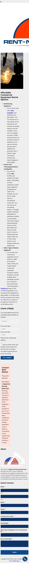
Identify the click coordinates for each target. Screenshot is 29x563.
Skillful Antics (16, 561)
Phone (3, 509)
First (2, 493)
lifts (13, 173)
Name (3, 486)
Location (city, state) (7, 516)
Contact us (4, 288)
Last (2, 499)
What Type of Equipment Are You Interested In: (14, 530)
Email (3, 502)
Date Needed (4, 523)
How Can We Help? (7, 539)
